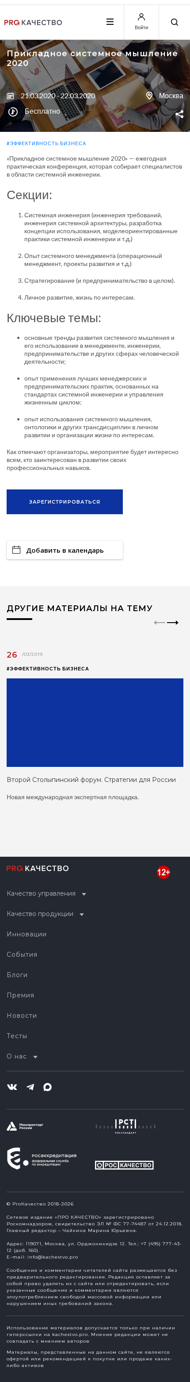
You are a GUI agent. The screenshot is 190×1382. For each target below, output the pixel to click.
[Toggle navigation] (109, 21)
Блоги (17, 975)
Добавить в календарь (65, 550)
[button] (173, 630)
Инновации (27, 934)
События (22, 955)
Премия (20, 995)
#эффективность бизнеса (46, 143)
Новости (22, 1016)
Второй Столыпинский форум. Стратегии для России (91, 780)
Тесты (17, 1036)
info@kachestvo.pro (52, 1257)
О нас (17, 1056)
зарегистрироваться (65, 502)
